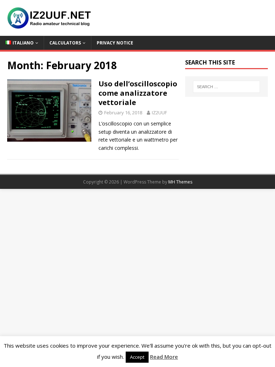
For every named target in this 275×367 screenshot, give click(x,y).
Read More (164, 356)
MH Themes (180, 182)
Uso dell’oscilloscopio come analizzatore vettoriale (137, 93)
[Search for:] (226, 87)
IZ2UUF (159, 112)
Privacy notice (115, 43)
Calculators (65, 43)
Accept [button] (137, 357)
